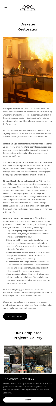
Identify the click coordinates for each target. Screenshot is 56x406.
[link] (28, 8)
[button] (7, 8)
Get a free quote (15, 316)
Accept (28, 400)
